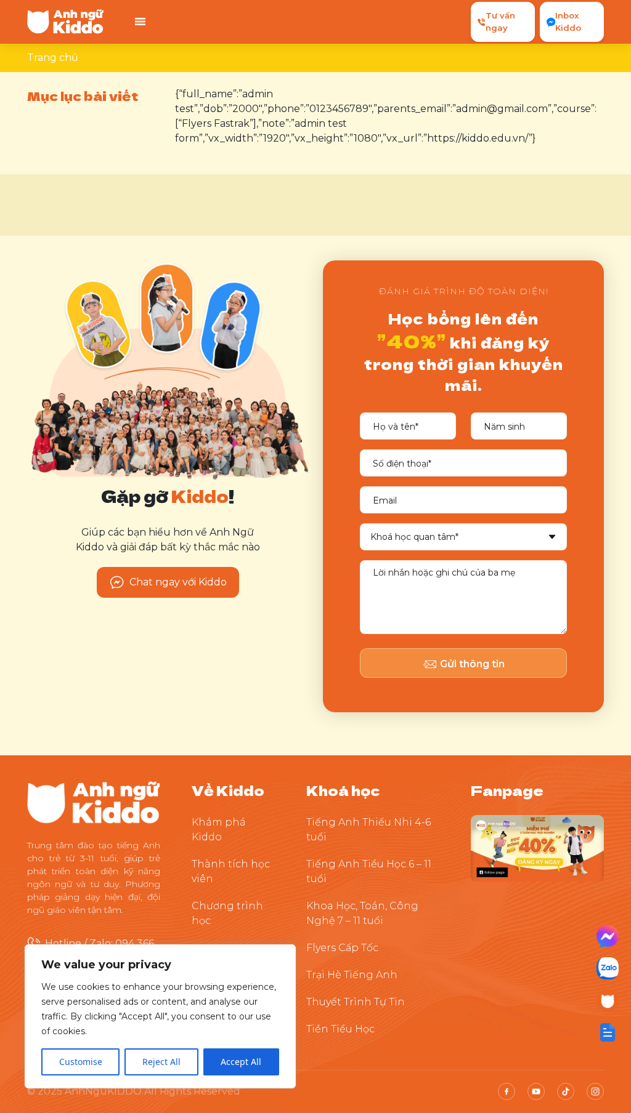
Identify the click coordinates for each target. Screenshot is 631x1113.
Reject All (161, 1061)
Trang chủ (52, 57)
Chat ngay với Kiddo (178, 582)
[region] (160, 1016)
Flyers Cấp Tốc (342, 948)
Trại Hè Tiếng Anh (351, 975)
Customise (80, 1061)
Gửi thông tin (472, 664)
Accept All (241, 1061)
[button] (608, 1032)
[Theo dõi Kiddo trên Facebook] (537, 847)
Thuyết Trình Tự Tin (355, 1002)
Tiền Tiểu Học (340, 1029)
